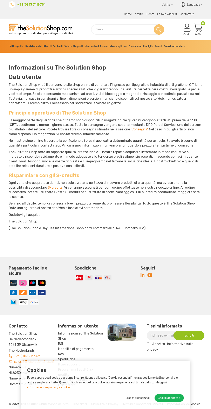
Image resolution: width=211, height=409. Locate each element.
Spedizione (66, 359)
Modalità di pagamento (76, 349)
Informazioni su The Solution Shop (80, 335)
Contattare (187, 14)
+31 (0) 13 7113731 (31, 4)
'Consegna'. (139, 129)
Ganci (158, 46)
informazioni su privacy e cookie (48, 387)
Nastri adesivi (33, 46)
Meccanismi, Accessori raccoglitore (106, 46)
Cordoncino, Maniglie (141, 46)
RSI (60, 344)
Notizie (139, 14)
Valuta (166, 5)
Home (128, 14)
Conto (150, 14)
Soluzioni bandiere (174, 46)
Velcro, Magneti (73, 46)
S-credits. (55, 187)
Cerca (158, 29)
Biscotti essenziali (138, 398)
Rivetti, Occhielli (52, 46)
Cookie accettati (169, 398)
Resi (61, 354)
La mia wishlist (167, 14)
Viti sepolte (16, 46)
